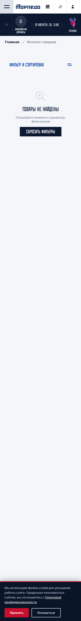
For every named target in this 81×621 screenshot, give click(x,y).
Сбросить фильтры (40, 131)
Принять (16, 612)
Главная (12, 42)
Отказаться (46, 612)
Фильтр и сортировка (26, 65)
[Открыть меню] (7, 6)
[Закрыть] (6, 25)
